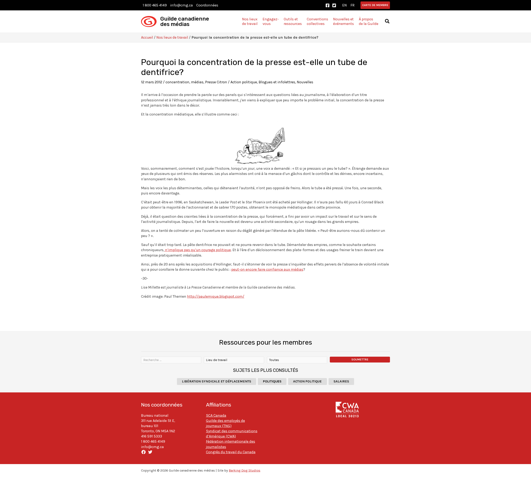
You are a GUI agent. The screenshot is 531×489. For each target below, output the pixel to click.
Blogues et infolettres (277, 82)
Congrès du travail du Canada (231, 452)
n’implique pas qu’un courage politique (197, 250)
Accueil (147, 37)
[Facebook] (327, 5)
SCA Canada (216, 415)
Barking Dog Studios (244, 470)
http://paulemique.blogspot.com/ (215, 296)
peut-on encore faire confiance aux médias (267, 269)
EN (344, 5)
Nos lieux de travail (172, 37)
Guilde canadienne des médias (184, 21)
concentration (177, 82)
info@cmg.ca (181, 5)
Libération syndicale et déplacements (216, 381)
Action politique (243, 82)
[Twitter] (334, 5)
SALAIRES (341, 381)
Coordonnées (207, 5)
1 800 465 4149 (155, 5)
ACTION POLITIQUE (307, 381)
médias (197, 82)
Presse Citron (216, 82)
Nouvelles (305, 82)
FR (352, 5)
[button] (375, 5)
